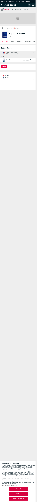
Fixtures (28, 41)
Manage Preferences (18, 498)
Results (19, 41)
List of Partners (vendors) (9, 485)
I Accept (18, 488)
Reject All (18, 493)
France (17, 28)
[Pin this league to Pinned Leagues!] (27, 33)
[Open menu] (33, 5)
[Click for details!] (18, 60)
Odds (12, 41)
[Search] (29, 5)
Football (7, 28)
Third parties (22, 475)
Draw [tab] (4, 66)
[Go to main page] (10, 5)
